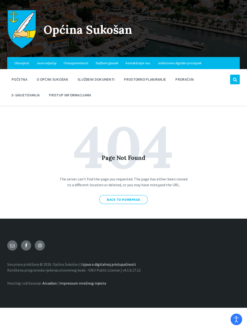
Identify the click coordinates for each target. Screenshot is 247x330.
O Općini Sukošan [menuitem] (52, 79)
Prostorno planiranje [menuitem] (145, 79)
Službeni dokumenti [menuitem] (96, 79)
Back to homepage (123, 199)
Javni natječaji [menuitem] (46, 63)
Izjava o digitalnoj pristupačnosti (108, 264)
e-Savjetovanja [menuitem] (26, 95)
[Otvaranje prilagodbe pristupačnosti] (236, 319)
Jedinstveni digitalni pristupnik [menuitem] (180, 63)
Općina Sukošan (87, 29)
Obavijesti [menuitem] (21, 63)
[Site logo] (21, 47)
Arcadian (49, 283)
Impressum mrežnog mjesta (82, 283)
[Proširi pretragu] (235, 79)
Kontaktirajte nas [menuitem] (138, 63)
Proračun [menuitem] (184, 79)
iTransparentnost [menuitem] (76, 63)
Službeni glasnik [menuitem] (107, 63)
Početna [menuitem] (19, 79)
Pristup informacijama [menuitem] (70, 95)
